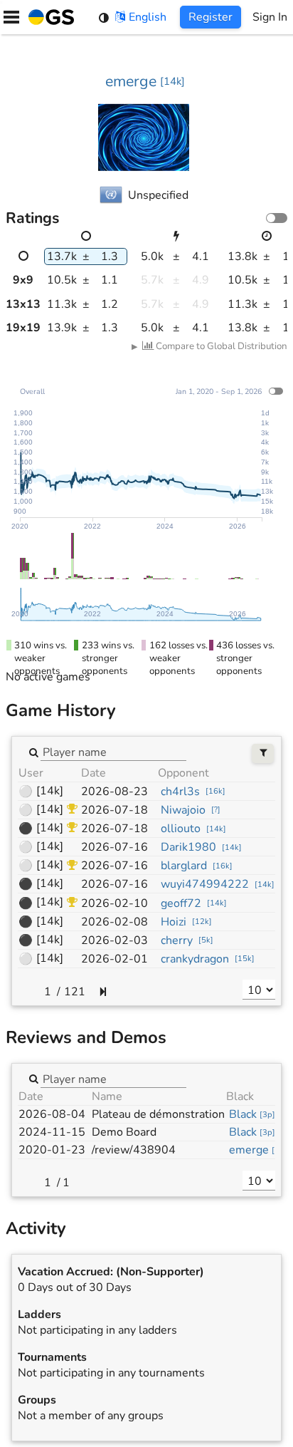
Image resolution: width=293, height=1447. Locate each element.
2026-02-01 (114, 959)
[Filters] (263, 753)
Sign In (269, 17)
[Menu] (11, 17)
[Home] (48, 17)
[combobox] (113, 751)
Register (210, 17)
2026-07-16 (114, 847)
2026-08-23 (114, 791)
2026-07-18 (114, 810)
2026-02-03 (114, 940)
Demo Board (124, 1132)
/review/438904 (134, 1150)
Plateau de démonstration (158, 1114)
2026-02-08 (114, 922)
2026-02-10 (114, 903)
